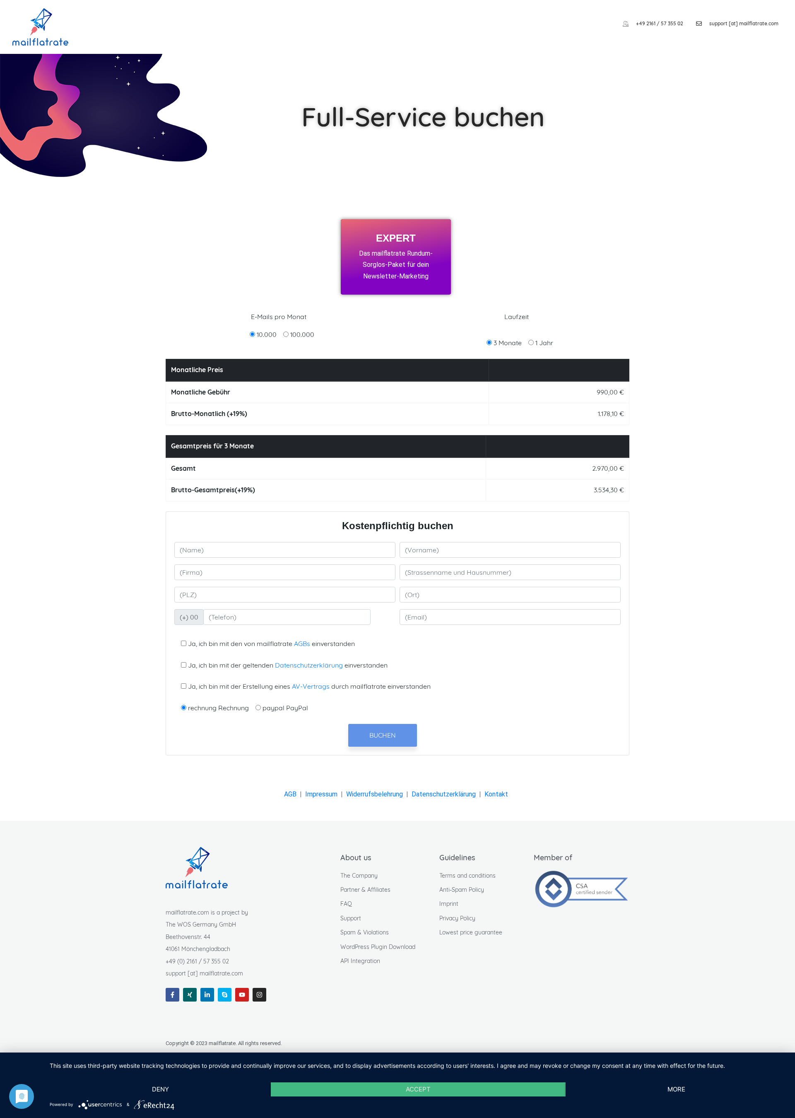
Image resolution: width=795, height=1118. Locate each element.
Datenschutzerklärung (309, 665)
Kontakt (496, 794)
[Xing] (190, 995)
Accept (418, 1089)
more (676, 1089)
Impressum (321, 794)
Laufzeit (516, 316)
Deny (160, 1089)
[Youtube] (242, 995)
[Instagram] (259, 995)
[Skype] (224, 995)
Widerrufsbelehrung (374, 794)
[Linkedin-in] (207, 995)
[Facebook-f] (172, 995)
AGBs (302, 643)
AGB (290, 794)
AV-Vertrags (311, 686)
